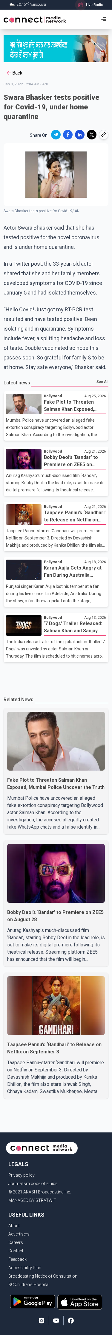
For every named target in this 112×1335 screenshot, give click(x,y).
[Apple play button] (79, 1302)
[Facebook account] (71, 1320)
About (14, 1225)
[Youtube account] (56, 1320)
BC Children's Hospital (28, 1284)
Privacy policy (21, 1175)
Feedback (17, 1259)
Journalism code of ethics (33, 1183)
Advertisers (19, 1234)
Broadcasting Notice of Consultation (42, 1276)
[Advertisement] (56, 675)
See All (102, 382)
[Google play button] (32, 1302)
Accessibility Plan (24, 1267)
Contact (15, 1250)
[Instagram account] (41, 1320)
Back (17, 73)
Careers (15, 1242)
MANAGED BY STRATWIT (32, 1200)
